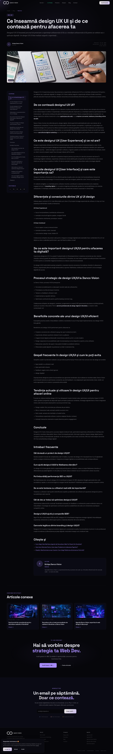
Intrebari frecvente (14, 145)
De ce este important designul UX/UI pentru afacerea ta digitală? (17, 118)
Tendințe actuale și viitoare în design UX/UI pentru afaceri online (17, 138)
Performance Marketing (45, 737)
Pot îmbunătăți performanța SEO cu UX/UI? (18, 157)
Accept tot (7, 749)
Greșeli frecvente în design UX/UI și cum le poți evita (16, 132)
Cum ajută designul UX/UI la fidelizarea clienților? (18, 153)
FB (17, 189)
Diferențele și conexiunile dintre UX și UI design (17, 113)
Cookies (97, 750)
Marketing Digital (91, 743)
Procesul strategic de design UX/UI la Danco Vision (17, 123)
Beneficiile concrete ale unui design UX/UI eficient (16, 128)
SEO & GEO (42, 735)
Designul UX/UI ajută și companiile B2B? (16, 172)
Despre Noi (65, 735)
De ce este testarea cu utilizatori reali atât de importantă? (16, 163)
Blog (14, 10)
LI (10, 189)
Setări (22, 749)
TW (13, 189)
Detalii (37, 745)
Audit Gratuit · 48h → (48, 665)
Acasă (8, 10)
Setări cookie (103, 750)
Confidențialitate (90, 750)
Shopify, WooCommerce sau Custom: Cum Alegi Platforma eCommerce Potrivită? (59, 550)
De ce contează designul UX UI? (17, 98)
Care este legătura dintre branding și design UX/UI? (17, 176)
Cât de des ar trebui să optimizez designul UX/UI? (17, 167)
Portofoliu (65, 737)
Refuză (16, 749)
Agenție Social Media (92, 739)
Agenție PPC (89, 737)
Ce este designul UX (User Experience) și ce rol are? (16, 102)
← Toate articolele (66, 665)
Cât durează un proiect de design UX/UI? (17, 149)
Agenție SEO (89, 735)
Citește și (12, 180)
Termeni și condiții (81, 750)
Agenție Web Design (91, 741)
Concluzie (12, 142)
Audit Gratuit (104, 2)
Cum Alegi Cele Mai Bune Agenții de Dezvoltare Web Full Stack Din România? (58, 544)
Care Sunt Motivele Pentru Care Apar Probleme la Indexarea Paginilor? (56, 547)
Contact (65, 741)
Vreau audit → (70, 711)
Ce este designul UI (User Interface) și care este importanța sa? (16, 108)
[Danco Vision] (10, 2)
